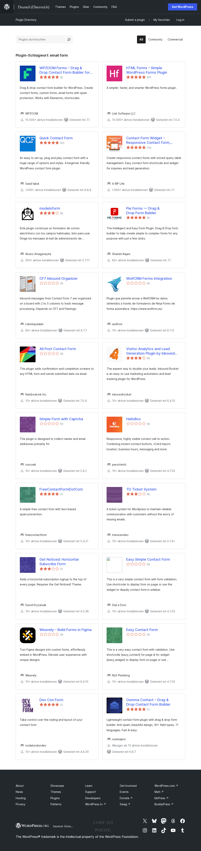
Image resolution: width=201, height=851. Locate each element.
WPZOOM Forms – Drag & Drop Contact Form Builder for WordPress (64, 70)
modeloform (49, 208)
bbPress (161, 798)
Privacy (20, 804)
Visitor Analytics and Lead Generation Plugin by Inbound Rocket (150, 351)
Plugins (55, 798)
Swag (125, 804)
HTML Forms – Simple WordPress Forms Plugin (146, 70)
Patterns (55, 804)
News (19, 791)
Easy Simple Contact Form (148, 559)
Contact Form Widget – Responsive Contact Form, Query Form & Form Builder (148, 140)
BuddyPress (164, 804)
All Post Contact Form (57, 349)
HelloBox (133, 419)
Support (90, 791)
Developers (92, 798)
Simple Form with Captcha (61, 419)
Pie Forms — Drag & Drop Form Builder (143, 210)
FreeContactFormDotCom (61, 489)
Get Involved (128, 785)
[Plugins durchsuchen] (69, 39)
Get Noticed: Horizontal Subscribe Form (59, 561)
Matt (159, 791)
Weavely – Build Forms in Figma (65, 630)
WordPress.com (166, 785)
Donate (126, 798)
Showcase (57, 785)
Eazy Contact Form (142, 630)
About (20, 785)
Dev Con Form (51, 700)
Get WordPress (182, 6)
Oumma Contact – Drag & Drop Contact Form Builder (148, 702)
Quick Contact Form (56, 138)
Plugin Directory (26, 19)
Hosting (21, 798)
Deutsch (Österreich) (66, 826)
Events (124, 791)
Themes (55, 791)
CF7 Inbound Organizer (58, 278)
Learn (88, 785)
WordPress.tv (95, 804)
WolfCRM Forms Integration (149, 278)
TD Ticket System (141, 489)
